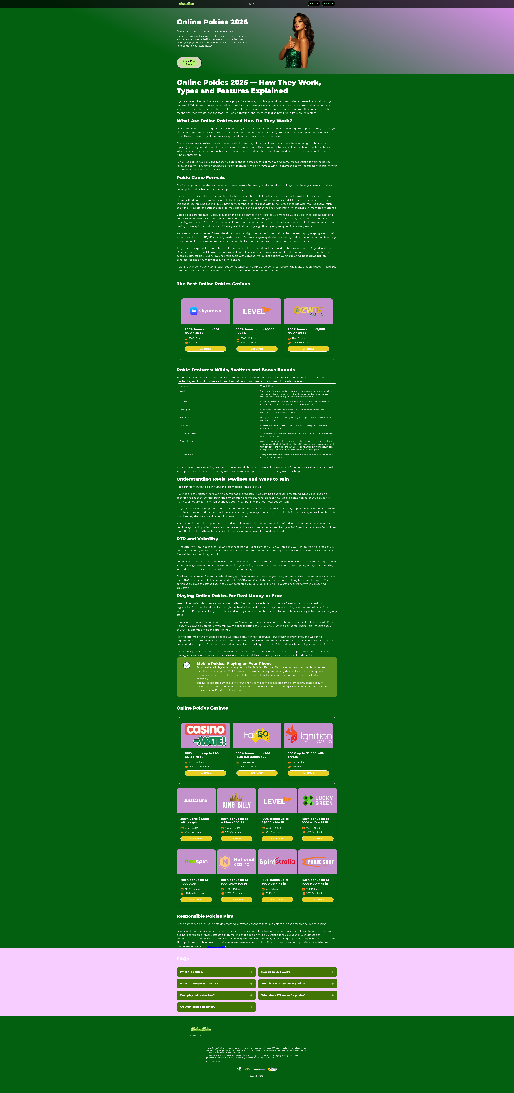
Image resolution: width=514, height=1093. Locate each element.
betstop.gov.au (216, 946)
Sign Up (328, 3)
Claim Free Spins (189, 62)
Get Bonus (205, 349)
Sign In (314, 3)
